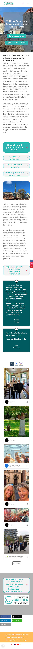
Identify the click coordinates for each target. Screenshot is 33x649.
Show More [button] (16, 563)
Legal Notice (22, 637)
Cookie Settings (21, 640)
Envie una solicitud (16, 36)
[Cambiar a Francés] (14, 644)
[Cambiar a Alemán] (18, 644)
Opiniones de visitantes (16, 43)
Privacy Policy (10, 640)
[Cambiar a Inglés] (11, 644)
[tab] (12, 364)
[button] (16, 386)
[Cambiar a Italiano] (21, 644)
